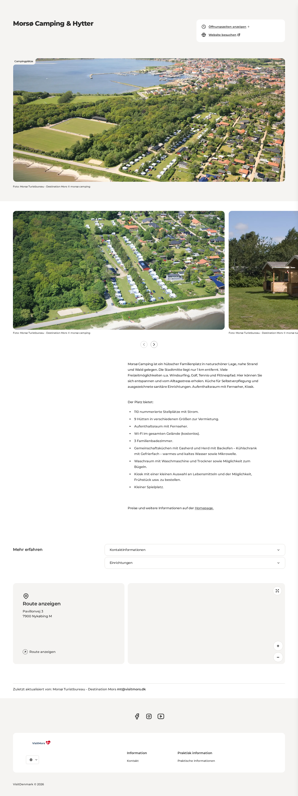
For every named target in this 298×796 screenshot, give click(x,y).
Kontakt (133, 761)
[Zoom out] (278, 657)
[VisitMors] (38, 742)
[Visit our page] (136, 716)
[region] (206, 623)
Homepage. (204, 508)
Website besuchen (222, 35)
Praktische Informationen (196, 761)
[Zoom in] (278, 646)
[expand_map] (277, 590)
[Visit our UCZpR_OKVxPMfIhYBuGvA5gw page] (160, 716)
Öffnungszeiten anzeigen (227, 27)
